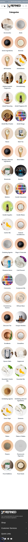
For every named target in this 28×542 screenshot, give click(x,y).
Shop (3, 523)
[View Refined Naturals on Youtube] (11, 539)
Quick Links (6, 534)
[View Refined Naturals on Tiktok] (5, 539)
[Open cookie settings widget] (2, 539)
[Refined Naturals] (14, 6)
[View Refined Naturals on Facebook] (8, 539)
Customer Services (9, 528)
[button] (23, 6)
